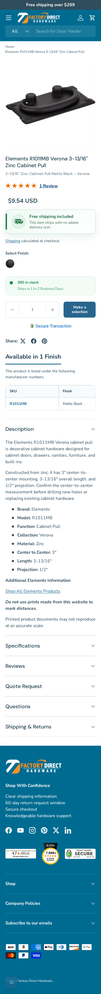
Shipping (12, 240)
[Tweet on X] (23, 341)
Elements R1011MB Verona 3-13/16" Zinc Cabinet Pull (45, 52)
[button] (92, 18)
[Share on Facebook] (33, 341)
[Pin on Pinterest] (44, 341)
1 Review (48, 186)
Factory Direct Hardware (35, 981)
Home (9, 46)
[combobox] (50, 31)
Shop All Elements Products (32, 591)
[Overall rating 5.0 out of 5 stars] (21, 187)
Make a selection (80, 309)
